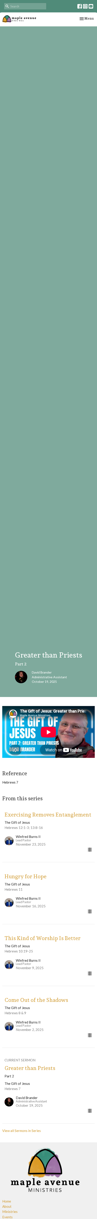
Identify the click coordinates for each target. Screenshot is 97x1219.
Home (6, 1201)
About (7, 1206)
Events (7, 1217)
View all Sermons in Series (21, 1131)
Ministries (10, 1212)
